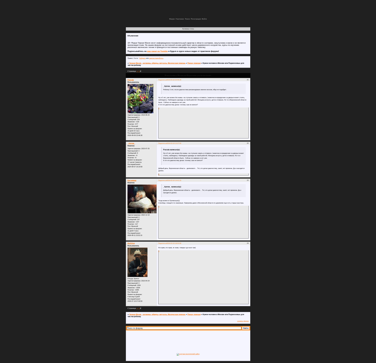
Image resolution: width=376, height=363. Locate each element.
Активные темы (188, 29)
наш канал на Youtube (157, 51)
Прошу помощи (194, 63)
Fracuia (130, 80)
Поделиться (162, 80)
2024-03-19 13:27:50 (174, 143)
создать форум (243, 321)
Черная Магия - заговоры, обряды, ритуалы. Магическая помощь (157, 63)
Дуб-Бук (131, 243)
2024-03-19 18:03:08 (174, 243)
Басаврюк (131, 180)
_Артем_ (131, 143)
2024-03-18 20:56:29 (174, 80)
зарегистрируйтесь (156, 58)
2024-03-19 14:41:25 (174, 180)
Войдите (142, 58)
